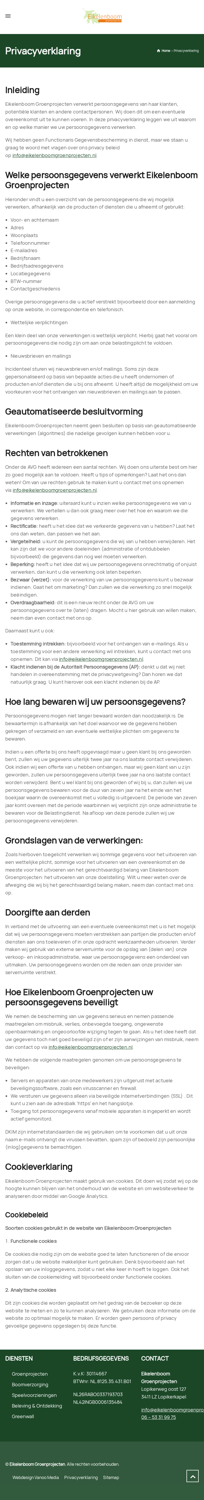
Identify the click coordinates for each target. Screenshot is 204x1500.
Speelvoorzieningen (34, 1395)
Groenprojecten (30, 1374)
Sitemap (111, 1477)
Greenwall (23, 1416)
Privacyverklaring (81, 1477)
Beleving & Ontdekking (37, 1405)
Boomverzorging (30, 1384)
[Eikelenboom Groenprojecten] (102, 16)
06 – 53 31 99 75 (158, 1417)
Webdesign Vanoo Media (35, 1477)
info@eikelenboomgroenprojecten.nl (54, 155)
